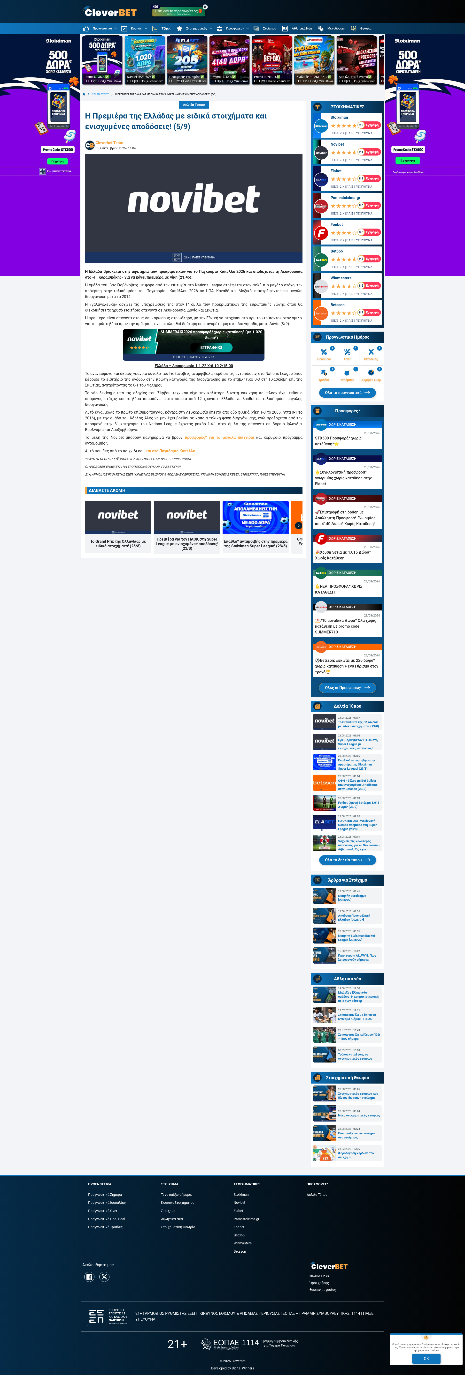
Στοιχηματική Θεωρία (178, 1227)
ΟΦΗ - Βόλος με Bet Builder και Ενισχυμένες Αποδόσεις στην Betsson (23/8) (358, 785)
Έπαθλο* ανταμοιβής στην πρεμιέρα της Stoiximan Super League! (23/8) (255, 543)
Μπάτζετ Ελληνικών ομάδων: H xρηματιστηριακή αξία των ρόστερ (358, 997)
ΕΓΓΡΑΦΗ (209, 347)
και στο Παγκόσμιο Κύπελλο (170, 451)
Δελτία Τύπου (194, 105)
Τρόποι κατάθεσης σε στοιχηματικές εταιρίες (355, 1056)
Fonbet (337, 224)
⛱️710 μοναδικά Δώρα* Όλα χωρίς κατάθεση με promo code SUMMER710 (345, 626)
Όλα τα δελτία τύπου (344, 860)
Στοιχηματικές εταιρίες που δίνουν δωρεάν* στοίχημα (358, 1096)
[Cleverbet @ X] (104, 1277)
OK (426, 1358)
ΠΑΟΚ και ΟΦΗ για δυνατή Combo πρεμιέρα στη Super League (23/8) (357, 825)
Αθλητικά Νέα (172, 1219)
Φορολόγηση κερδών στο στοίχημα (356, 1155)
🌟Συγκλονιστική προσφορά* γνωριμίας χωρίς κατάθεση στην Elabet (343, 478)
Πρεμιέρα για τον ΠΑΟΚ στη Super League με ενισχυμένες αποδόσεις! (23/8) (187, 544)
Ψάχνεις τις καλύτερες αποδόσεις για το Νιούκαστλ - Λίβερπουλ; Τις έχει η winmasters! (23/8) (359, 845)
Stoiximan (339, 117)
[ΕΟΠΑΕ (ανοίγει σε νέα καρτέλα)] (249, 1344)
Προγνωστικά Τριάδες (105, 1227)
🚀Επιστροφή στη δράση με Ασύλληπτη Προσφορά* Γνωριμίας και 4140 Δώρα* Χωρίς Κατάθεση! (345, 518)
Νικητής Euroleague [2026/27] (352, 898)
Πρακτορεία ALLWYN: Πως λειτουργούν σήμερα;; (357, 957)
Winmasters (341, 278)
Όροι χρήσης (319, 1283)
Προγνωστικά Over (102, 1211)
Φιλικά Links (319, 1276)
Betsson (338, 305)
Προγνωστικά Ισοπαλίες (107, 1203)
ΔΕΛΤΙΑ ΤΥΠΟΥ (100, 94)
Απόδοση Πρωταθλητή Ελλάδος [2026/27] (354, 918)
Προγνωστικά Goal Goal (106, 1219)
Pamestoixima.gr (345, 197)
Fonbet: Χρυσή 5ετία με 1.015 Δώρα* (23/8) (358, 805)
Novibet (337, 144)
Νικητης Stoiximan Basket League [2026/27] (356, 938)
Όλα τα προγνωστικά (344, 392)
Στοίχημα (168, 1211)
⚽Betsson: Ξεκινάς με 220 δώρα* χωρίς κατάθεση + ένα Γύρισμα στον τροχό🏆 (346, 666)
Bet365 (337, 251)
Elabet (336, 171)
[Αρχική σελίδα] (83, 94)
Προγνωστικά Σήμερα (105, 1195)
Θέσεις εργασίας (323, 1290)
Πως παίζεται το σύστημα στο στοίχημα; (356, 1135)
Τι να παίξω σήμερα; (176, 1195)
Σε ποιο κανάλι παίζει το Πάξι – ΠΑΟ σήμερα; (359, 1037)
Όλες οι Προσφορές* (344, 687)
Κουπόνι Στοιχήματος (177, 1203)
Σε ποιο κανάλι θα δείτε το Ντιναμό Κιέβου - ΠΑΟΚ (357, 1017)
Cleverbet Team (109, 143)
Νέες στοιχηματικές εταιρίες (359, 1115)
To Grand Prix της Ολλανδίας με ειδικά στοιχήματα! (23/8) (118, 543)
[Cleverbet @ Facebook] (89, 1277)
